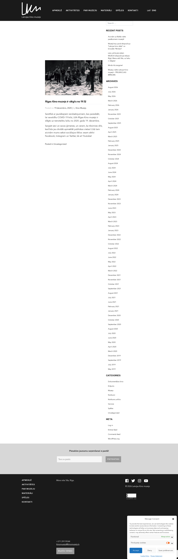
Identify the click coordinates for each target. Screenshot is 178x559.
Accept (136, 550)
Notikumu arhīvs (114, 399)
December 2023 (114, 199)
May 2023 (112, 212)
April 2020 (112, 347)
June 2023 (112, 208)
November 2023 (114, 203)
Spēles (120, 10)
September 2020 (114, 324)
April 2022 (112, 266)
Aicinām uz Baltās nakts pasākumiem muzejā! (117, 38)
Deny (149, 550)
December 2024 (114, 150)
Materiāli (106, 10)
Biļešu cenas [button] (65, 551)
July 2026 (112, 92)
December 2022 (114, 235)
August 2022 (113, 248)
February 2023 (113, 226)
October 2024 (113, 159)
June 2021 (112, 302)
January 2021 (113, 311)
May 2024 (112, 177)
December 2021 (114, 275)
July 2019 (112, 365)
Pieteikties (113, 459)
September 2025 (114, 123)
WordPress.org (114, 439)
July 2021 (112, 297)
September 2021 (114, 288)
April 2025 (112, 132)
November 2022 (114, 239)
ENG (154, 10)
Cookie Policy (144, 556)
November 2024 (114, 154)
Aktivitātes (73, 10)
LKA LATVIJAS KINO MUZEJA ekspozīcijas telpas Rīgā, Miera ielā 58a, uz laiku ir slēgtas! (119, 57)
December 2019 (114, 356)
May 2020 (112, 342)
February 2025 (113, 141)
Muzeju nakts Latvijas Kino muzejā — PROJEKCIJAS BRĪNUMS (118, 72)
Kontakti (133, 10)
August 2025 (113, 127)
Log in (110, 425)
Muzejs (110, 390)
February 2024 (113, 190)
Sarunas (111, 404)
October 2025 (113, 119)
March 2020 (112, 351)
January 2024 (113, 195)
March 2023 (112, 221)
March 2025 (112, 136)
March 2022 (112, 271)
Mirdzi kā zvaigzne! (115, 65)
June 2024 (112, 172)
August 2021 (113, 293)
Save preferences (166, 550)
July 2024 (112, 168)
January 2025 (113, 145)
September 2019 (114, 360)
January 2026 (113, 110)
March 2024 (112, 186)
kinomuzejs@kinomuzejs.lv (67, 544)
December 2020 (114, 315)
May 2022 (112, 262)
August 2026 (113, 87)
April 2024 (112, 181)
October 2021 (113, 284)
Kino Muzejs (81, 108)
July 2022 (112, 253)
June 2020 (112, 338)
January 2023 (113, 230)
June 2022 (112, 257)
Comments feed (114, 434)
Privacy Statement (156, 556)
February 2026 (113, 105)
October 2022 (113, 244)
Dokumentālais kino (115, 381)
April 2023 (112, 217)
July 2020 (112, 333)
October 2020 (113, 320)
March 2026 (112, 101)
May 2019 (112, 369)
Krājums (111, 386)
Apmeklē (57, 10)
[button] (173, 519)
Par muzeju (90, 10)
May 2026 (112, 96)
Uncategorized (60, 144)
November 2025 (114, 114)
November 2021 (114, 280)
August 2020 (113, 329)
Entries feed (112, 430)
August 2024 (113, 163)
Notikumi (111, 395)
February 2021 (113, 306)
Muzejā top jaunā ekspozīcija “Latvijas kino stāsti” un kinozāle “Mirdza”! (119, 46)
